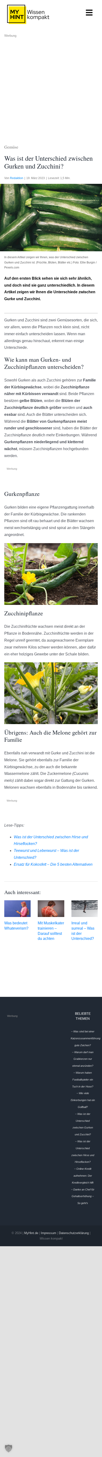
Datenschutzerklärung (74, 1233)
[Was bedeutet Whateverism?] (17, 908)
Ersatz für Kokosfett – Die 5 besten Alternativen (53, 864)
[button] (8, 1448)
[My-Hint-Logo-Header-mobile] (28, 7)
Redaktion (16, 178)
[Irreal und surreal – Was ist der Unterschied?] (84, 908)
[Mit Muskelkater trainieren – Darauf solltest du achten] (51, 908)
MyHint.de (31, 1233)
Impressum (48, 1233)
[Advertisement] (51, 89)
